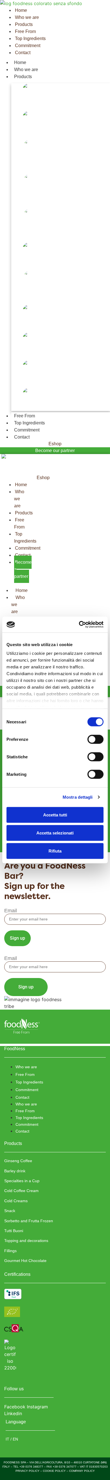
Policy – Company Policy (75, 1470)
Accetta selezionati (55, 832)
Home (20, 62)
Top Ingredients (29, 422)
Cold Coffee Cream (29, 201)
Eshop (55, 443)
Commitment (26, 430)
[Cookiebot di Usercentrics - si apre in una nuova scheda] (79, 624)
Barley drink (23, 131)
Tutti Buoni (22, 325)
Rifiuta (55, 850)
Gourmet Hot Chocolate (34, 408)
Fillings (19, 381)
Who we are (26, 69)
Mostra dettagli (78, 797)
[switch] (95, 739)
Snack (17, 263)
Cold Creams (23, 235)
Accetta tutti (55, 814)
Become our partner (55, 450)
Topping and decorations (35, 353)
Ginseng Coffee (25, 104)
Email (10, 910)
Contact (22, 437)
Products (23, 76)
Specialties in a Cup (29, 166)
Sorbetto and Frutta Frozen (38, 297)
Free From (24, 415)
